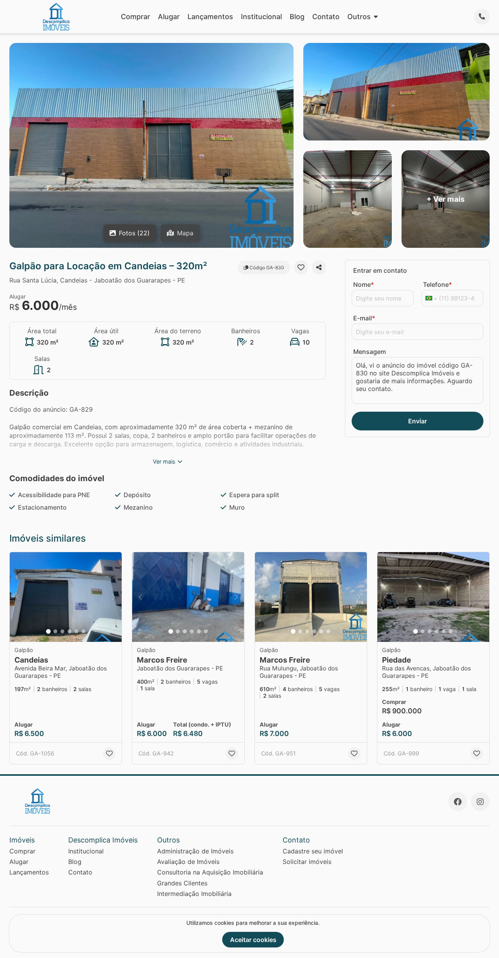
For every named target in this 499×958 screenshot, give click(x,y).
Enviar (417, 421)
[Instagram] (480, 801)
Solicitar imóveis (307, 862)
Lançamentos (210, 16)
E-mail (364, 318)
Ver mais (164, 461)
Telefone (437, 284)
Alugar (169, 16)
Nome (363, 284)
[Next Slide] (113, 597)
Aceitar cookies (253, 940)
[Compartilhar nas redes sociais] (319, 267)
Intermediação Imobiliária (194, 894)
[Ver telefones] (482, 17)
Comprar (135, 16)
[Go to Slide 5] (76, 631)
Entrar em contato (380, 270)
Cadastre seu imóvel (313, 851)
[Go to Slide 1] (48, 631)
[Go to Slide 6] (83, 631)
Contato (326, 16)
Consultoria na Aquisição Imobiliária (210, 872)
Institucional (261, 16)
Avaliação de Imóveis (188, 862)
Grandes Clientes (182, 883)
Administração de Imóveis (195, 851)
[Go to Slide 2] (55, 631)
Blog (297, 16)
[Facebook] (457, 801)
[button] (66, 597)
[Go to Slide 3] (62, 631)
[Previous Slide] (18, 597)
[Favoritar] (301, 267)
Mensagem (369, 351)
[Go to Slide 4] (69, 631)
